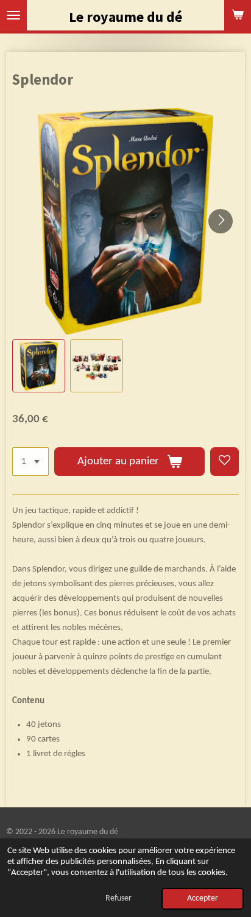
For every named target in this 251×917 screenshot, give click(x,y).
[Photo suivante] (220, 221)
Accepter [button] (202, 898)
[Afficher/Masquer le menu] (13, 15)
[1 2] (30, 461)
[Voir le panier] (237, 15)
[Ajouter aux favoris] (224, 461)
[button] (38, 365)
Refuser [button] (118, 898)
